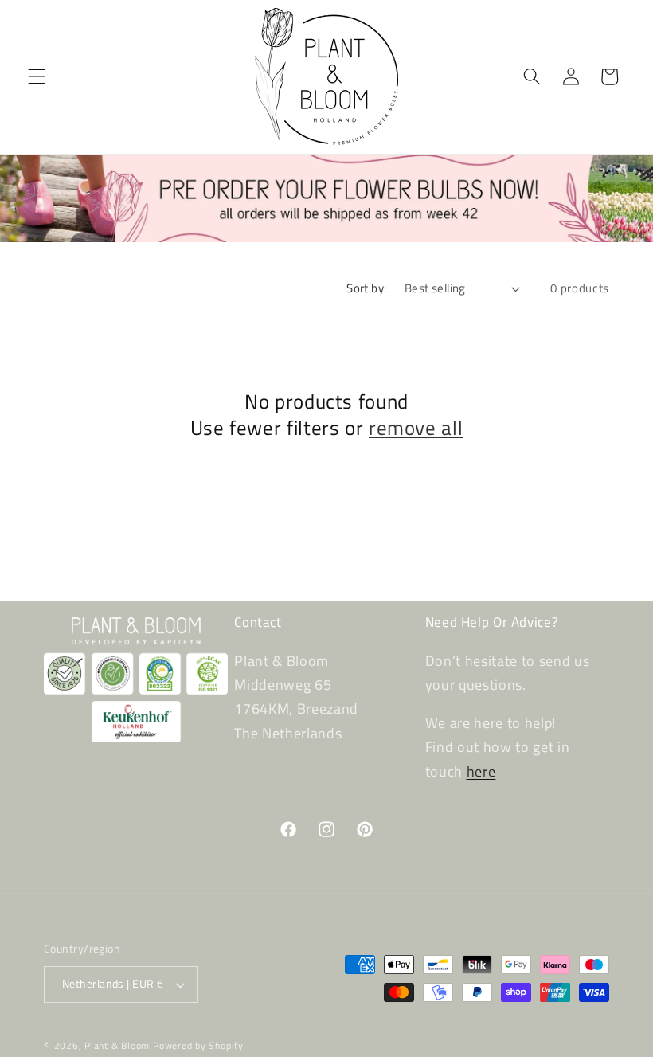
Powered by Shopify (198, 1045)
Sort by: (366, 288)
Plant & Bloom (117, 1045)
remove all (416, 428)
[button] (37, 76)
